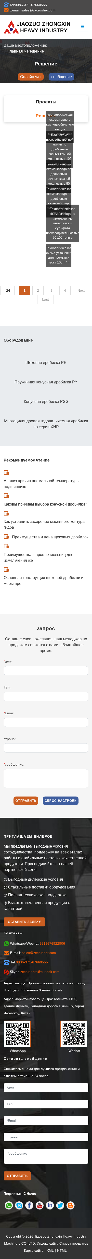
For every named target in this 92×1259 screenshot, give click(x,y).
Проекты (46, 101)
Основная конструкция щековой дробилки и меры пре (43, 581)
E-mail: (33, 953)
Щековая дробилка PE (46, 363)
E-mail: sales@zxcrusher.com (32, 10)
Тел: (7, 687)
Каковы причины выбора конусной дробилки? (45, 504)
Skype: (35, 972)
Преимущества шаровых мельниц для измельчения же (38, 557)
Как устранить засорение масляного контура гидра (44, 524)
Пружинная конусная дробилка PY (46, 382)
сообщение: (14, 764)
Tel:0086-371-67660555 (28, 5)
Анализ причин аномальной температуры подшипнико (41, 484)
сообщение (61, 77)
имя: (8, 662)
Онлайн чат (30, 77)
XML (50, 1250)
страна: (10, 739)
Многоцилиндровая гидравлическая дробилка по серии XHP (46, 424)
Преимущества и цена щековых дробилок (50, 537)
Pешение (35, 51)
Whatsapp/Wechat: (37, 943)
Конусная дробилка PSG (46, 401)
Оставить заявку (24, 922)
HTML (62, 1250)
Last (45, 299)
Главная (15, 51)
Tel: (29, 962)
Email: (9, 713)
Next (81, 290)
